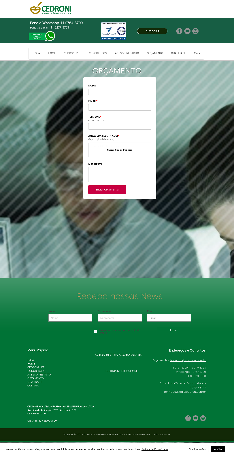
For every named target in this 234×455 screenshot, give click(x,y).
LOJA (30, 360)
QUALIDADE (34, 382)
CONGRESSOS (36, 371)
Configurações (197, 449)
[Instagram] (195, 31)
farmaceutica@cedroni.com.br (185, 392)
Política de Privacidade (154, 449)
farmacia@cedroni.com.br (188, 360)
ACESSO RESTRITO (39, 374)
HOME (31, 363)
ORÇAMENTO (35, 378)
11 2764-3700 (72, 22)
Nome (51, 311)
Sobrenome (104, 311)
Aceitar (218, 449)
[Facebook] (179, 31)
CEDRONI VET (35, 367)
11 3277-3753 (59, 27)
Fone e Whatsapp (45, 22)
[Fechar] (229, 449)
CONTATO (33, 385)
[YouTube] (187, 31)
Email (150, 311)
